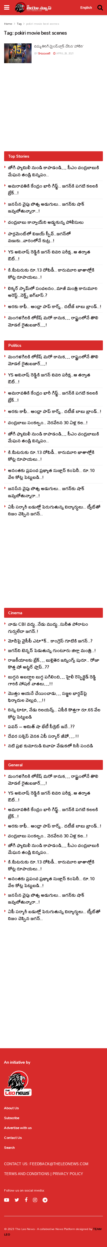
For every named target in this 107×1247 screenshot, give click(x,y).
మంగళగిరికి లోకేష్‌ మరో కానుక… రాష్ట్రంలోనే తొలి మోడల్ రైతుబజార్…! (53, 321)
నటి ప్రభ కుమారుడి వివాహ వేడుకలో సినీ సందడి (50, 745)
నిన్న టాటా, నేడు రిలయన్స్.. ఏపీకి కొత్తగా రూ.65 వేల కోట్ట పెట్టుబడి (54, 713)
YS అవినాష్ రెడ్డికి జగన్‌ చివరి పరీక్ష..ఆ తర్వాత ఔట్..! (49, 255)
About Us (11, 1107)
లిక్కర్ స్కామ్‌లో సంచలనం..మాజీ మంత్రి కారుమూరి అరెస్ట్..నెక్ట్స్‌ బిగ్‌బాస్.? (52, 292)
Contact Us (13, 1137)
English (86, 8)
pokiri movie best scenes (42, 24)
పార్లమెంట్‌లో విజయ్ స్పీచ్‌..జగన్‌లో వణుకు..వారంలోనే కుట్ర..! (39, 237)
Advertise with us (18, 1127)
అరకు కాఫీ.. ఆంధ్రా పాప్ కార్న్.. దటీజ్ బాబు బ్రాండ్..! (55, 306)
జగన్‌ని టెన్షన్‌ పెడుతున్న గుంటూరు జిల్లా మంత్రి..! (52, 650)
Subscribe (11, 1117)
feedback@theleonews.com (59, 1164)
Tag (19, 24)
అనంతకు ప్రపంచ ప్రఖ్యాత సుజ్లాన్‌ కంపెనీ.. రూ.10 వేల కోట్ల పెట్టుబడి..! (51, 474)
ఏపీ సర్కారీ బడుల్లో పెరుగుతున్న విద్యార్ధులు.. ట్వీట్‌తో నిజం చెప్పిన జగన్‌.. (54, 510)
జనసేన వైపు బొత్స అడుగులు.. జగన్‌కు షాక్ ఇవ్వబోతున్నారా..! (46, 207)
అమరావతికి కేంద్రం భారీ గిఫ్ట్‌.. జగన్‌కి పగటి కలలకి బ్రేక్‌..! (53, 189)
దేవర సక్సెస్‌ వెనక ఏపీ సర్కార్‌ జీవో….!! (43, 735)
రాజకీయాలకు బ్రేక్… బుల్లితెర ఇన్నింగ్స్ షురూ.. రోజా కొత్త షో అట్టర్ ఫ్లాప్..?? (53, 663)
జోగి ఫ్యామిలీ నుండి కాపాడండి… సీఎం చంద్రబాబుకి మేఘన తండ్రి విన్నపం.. (53, 171)
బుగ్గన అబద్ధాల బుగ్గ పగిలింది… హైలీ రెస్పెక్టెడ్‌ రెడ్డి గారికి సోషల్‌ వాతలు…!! (52, 680)
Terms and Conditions (27, 1174)
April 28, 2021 (65, 53)
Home (8, 24)
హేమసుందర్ (44, 53)
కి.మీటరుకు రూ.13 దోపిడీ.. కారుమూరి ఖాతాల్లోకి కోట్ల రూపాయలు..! (51, 273)
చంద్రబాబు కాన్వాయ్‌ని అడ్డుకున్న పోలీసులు (46, 222)
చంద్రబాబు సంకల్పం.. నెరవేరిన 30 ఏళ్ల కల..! (48, 422)
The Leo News (25, 1229)
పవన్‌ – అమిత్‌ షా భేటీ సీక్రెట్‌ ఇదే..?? (41, 726)
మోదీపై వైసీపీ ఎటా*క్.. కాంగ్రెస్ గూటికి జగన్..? (50, 640)
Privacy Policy (68, 1174)
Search (9, 1147)
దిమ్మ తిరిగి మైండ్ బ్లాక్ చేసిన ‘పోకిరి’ (58, 46)
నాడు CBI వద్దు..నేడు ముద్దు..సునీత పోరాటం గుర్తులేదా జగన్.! (48, 627)
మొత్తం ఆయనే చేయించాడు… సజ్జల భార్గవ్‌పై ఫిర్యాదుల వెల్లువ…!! (47, 696)
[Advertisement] (53, 107)
